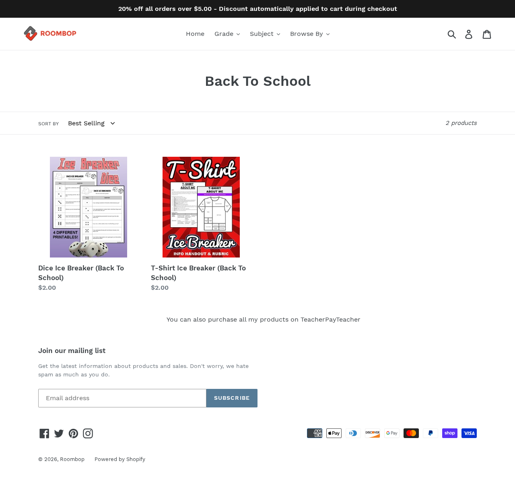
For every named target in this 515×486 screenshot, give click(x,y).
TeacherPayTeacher (330, 319)
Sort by (48, 124)
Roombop (72, 459)
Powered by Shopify (120, 459)
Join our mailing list (71, 351)
